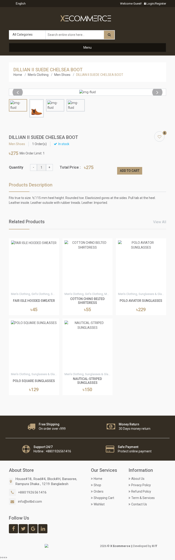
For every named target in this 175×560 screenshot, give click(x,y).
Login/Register (156, 3)
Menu (87, 47)
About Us (137, 478)
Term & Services (143, 498)
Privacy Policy (141, 485)
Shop (97, 485)
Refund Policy (141, 491)
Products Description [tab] (30, 185)
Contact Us (139, 504)
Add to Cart (129, 171)
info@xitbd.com (30, 501)
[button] (18, 92)
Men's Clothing (38, 75)
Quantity (16, 167)
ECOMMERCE (86, 19)
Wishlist (99, 504)
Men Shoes (62, 75)
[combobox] (19, 3)
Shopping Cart (104, 498)
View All (159, 222)
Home (17, 75)
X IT (154, 546)
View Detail (34, 287)
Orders (98, 491)
